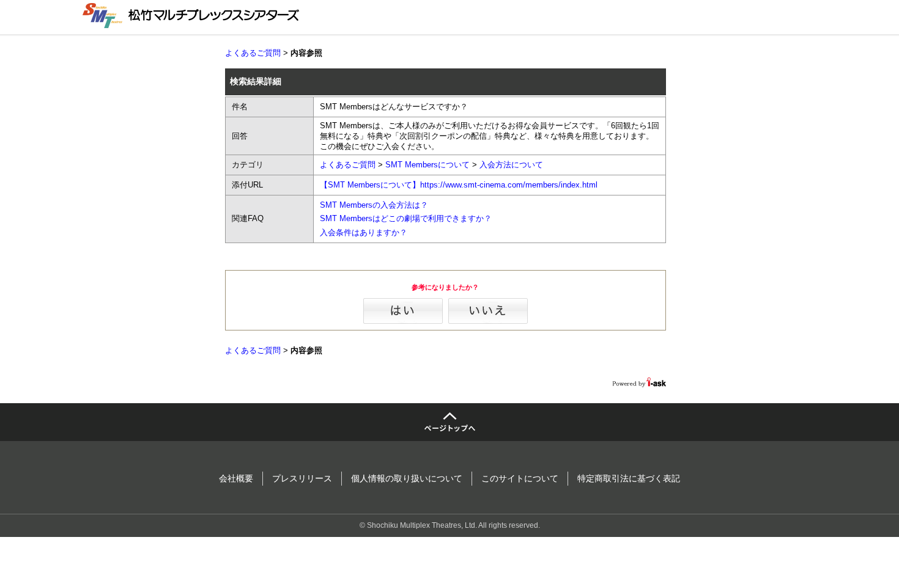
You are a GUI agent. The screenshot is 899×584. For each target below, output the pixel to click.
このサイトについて (519, 478)
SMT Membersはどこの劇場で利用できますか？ (406, 218)
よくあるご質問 (253, 52)
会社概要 (236, 478)
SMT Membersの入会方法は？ (374, 205)
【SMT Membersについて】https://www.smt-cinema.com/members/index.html (458, 184)
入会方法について (511, 164)
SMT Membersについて (427, 164)
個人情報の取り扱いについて (406, 478)
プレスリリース (302, 478)
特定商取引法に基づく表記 (628, 478)
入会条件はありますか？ (363, 232)
